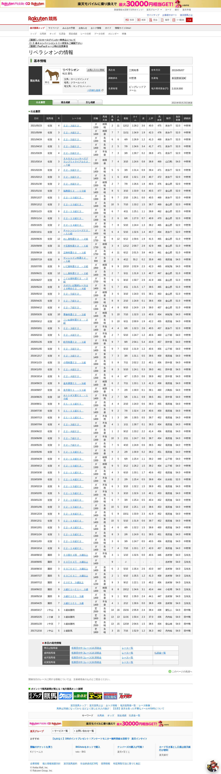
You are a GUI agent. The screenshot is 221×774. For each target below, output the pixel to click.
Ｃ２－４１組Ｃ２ (73, 527)
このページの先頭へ (182, 671)
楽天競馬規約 (70, 763)
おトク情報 (96, 28)
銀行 (177, 9)
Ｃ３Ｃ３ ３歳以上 (73, 582)
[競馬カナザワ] (125, 695)
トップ (33, 34)
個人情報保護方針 (51, 763)
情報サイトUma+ (123, 28)
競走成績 (73, 34)
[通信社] (80, 695)
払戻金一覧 (160, 653)
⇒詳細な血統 (93, 90)
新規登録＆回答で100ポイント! (128, 9)
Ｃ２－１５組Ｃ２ (73, 486)
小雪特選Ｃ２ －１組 (74, 362)
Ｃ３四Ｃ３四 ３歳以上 (75, 555)
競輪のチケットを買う (41, 747)
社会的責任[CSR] (89, 763)
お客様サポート (169, 15)
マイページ (53, 28)
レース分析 (86, 34)
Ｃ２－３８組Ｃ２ (73, 514)
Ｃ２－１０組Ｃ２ (73, 197)
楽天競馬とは (186, 15)
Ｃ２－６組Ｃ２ (72, 153)
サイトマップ (153, 15)
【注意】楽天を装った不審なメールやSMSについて (138, 708)
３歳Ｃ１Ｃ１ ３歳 (73, 596)
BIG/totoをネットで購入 (88, 747)
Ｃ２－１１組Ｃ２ (73, 472)
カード (168, 9)
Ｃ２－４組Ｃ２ (72, 132)
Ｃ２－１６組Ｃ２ (73, 500)
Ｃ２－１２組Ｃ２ (73, 218)
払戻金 (62, 34)
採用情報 (105, 763)
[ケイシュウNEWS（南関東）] (65, 695)
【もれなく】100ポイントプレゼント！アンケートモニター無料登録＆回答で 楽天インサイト (99, 738)
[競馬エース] (95, 695)
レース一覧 (127, 648)
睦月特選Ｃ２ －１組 (74, 342)
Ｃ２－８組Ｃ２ (72, 184)
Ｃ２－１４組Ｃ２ (73, 225)
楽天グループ (153, 9)
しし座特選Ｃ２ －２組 (75, 273)
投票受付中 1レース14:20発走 (86, 648)
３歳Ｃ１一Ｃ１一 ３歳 (75, 589)
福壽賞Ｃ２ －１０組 (74, 191)
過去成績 (65, 102)
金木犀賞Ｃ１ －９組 (74, 383)
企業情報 (34, 763)
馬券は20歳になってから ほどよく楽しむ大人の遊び (83, 708)
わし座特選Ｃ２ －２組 (75, 239)
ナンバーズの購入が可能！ (130, 747)
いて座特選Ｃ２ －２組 (75, 266)
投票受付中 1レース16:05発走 (86, 662)
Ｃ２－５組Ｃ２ (72, 139)
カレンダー (113, 34)
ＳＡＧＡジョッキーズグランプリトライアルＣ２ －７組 (76, 161)
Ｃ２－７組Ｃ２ (72, 301)
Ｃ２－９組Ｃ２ (72, 170)
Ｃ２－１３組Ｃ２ (73, 211)
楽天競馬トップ (37, 28)
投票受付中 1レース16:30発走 (86, 657)
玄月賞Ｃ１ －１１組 (74, 390)
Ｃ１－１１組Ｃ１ (73, 404)
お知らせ (83, 28)
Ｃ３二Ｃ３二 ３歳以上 (75, 569)
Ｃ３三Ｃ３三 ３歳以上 (75, 562)
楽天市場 (186, 9)
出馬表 (43, 34)
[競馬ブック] (35, 695)
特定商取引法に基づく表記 (126, 763)
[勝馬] (50, 695)
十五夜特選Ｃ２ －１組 (75, 246)
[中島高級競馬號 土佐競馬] (110, 695)
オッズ (53, 34)
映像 (124, 34)
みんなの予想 (69, 28)
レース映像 (144, 705)
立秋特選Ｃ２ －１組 (74, 252)
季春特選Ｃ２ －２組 (74, 314)
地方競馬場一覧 (128, 705)
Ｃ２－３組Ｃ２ (72, 125)
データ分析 (99, 34)
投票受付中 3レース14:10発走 (86, 653)
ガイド (108, 28)
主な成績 (90, 102)
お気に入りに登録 (96, 70)
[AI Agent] (212, 765)
